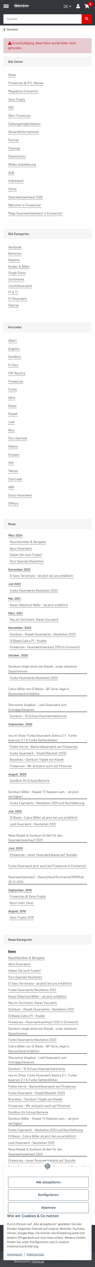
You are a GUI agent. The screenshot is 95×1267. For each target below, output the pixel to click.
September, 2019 (20, 890)
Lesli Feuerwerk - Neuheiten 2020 (33, 824)
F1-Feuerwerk (17, 299)
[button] (78, 6)
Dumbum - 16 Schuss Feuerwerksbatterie (38, 716)
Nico (11, 430)
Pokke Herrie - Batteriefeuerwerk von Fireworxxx (43, 747)
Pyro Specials (17, 438)
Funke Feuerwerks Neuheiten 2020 (34, 678)
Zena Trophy (16, 99)
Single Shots (17, 273)
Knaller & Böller (19, 266)
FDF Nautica (16, 373)
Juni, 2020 (15, 848)
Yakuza (13, 471)
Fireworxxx (15, 381)
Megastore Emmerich (23, 91)
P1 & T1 (13, 292)
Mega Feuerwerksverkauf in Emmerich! (35, 213)
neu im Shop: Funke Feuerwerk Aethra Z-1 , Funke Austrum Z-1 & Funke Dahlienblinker (42, 738)
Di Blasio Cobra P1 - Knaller (28, 641)
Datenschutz (35, 1254)
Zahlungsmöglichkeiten (24, 124)
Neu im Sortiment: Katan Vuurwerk (34, 619)
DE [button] (66, 6)
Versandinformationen (23, 132)
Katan (12, 406)
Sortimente (16, 279)
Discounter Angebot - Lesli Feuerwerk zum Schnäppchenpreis (37, 707)
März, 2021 (15, 613)
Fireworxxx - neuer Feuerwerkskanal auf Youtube (43, 855)
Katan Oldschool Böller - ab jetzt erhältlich (39, 605)
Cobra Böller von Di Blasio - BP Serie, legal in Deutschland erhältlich (38, 691)
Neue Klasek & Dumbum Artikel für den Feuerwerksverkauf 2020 (35, 837)
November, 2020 (19, 628)
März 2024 (15, 535)
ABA (11, 487)
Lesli (11, 422)
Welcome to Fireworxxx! (24, 205)
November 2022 (19, 569)
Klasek (13, 414)
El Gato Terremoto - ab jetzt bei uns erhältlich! (42, 576)
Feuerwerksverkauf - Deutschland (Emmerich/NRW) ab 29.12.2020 (46, 879)
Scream (13, 455)
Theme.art (37, 1261)
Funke (12, 389)
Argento (13, 349)
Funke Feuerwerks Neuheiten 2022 (34, 590)
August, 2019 (17, 911)
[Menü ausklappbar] (6, 4)
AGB (11, 173)
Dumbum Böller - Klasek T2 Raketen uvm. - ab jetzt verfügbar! (43, 794)
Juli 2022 (14, 584)
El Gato (13, 365)
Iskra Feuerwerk (21, 548)
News (12, 75)
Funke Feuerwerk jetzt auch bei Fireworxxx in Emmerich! (47, 866)
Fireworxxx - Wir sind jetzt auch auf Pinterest (41, 766)
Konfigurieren (48, 1195)
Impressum (14, 1254)
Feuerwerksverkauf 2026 (25, 197)
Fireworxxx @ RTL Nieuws (25, 83)
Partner (13, 140)
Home (12, 189)
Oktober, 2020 (18, 655)
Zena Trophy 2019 (22, 917)
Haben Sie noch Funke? (26, 555)
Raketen (14, 260)
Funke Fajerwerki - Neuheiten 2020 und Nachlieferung (47, 803)
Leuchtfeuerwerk (20, 286)
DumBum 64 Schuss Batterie (29, 780)
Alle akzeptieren (48, 1182)
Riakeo (13, 446)
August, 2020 (17, 774)
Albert (12, 340)
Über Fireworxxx (19, 116)
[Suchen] (87, 19)
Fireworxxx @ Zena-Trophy (28, 896)
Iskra (11, 397)
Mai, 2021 (14, 598)
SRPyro (13, 503)
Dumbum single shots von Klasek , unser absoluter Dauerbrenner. (42, 668)
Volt (11, 462)
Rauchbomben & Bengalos (28, 542)
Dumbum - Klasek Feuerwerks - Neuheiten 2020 (43, 634)
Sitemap (14, 148)
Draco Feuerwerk (20, 495)
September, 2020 (20, 724)
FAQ (10, 107)
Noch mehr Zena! (22, 903)
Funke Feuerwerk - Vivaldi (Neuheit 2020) (38, 753)
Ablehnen (48, 1207)
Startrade (15, 479)
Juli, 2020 (15, 811)
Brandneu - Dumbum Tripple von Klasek (37, 759)
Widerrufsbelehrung (22, 164)
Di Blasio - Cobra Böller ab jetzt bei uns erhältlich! (44, 817)
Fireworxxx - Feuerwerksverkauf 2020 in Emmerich (45, 647)
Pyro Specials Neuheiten (27, 561)
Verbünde (14, 247)
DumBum (14, 357)
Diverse (13, 305)
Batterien (14, 253)
